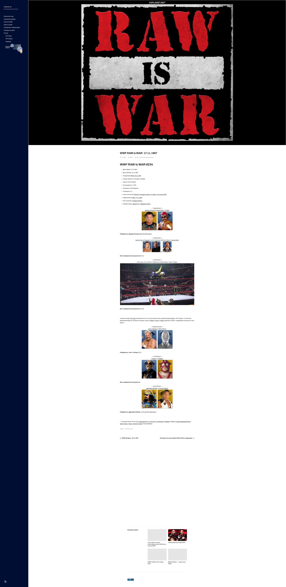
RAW (122, 429)
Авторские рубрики (9, 19)
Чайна (162, 320)
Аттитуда (153, 194)
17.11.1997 (123, 157)
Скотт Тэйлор (152, 329)
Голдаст (153, 358)
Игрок (157, 320)
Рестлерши (9, 38)
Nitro (172, 318)
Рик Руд (133, 318)
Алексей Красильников (146, 157)
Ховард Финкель (137, 201)
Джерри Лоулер (145, 204)
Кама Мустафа (137, 424)
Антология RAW (161, 194)
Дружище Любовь (151, 388)
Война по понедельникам (142, 194)
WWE (131, 157)
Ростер (6, 33)
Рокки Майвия (163, 388)
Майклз (152, 320)
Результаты (129, 429)
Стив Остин (152, 421)
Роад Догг (147, 240)
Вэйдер (160, 358)
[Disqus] (157, 459)
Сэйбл (167, 210)
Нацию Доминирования (183, 421)
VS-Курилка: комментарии (12, 27)
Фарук (130, 424)
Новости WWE (8, 22)
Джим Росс (136, 204)
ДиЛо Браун (124, 424)
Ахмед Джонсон (143, 421)
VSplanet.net (7, 7)
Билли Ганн (139, 240)
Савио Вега (174, 240)
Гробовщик (160, 421)
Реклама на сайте (9, 30)
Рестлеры (9, 36)
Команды (8, 41)
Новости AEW (8, 24)
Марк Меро (160, 210)
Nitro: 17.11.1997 (137, 197)
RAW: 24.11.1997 (136, 175)
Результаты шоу (9, 16)
